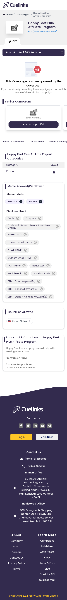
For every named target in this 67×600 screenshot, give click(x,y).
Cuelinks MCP (47, 580)
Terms (17, 569)
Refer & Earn (47, 563)
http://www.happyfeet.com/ (42, 31)
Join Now (47, 437)
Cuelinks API (47, 574)
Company (16, 541)
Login (21, 437)
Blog (47, 568)
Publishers (47, 546)
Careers (17, 552)
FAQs (47, 557)
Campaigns (47, 541)
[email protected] (36, 459)
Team (16, 546)
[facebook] (21, 426)
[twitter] (28, 426)
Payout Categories (13, 141)
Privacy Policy (16, 563)
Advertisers (47, 552)
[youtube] (42, 426)
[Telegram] (49, 426)
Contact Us (17, 557)
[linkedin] (35, 426)
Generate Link (36, 141)
